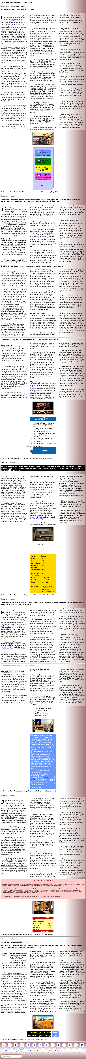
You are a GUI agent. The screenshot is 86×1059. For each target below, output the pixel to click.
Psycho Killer (11, 626)
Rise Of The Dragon (7, 246)
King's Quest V (64, 671)
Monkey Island (16, 24)
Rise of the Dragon (38, 519)
